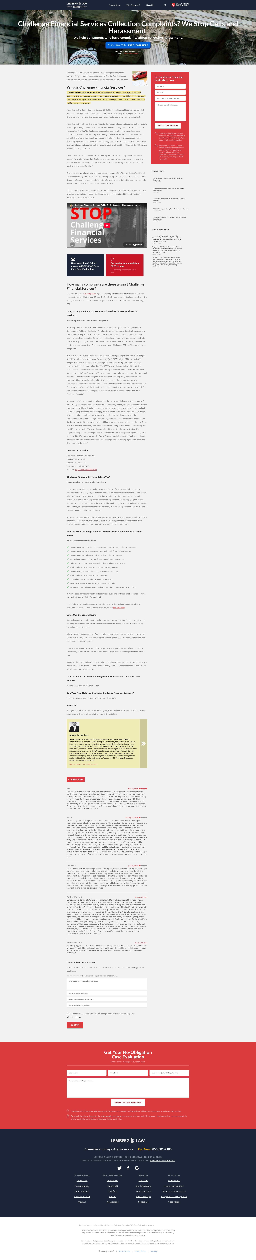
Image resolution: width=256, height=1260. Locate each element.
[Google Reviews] (137, 1168)
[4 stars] (77, 976)
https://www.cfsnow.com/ (86, 469)
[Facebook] (128, 1168)
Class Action (174, 1201)
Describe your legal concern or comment (99, 976)
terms (178, 147)
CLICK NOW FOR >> (128, 45)
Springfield (113, 1186)
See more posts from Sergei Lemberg (83, 764)
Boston (112, 1196)
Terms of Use (124, 1251)
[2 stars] (71, 976)
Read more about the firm (162, 1160)
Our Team (143, 1180)
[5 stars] (80, 976)
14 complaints (90, 293)
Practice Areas (114, 5)
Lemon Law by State (174, 1186)
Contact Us (143, 1201)
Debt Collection (82, 1191)
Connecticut (112, 1180)
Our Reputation (143, 1186)
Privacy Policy (140, 1251)
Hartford (112, 1191)
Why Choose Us (143, 1191)
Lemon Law (82, 1180)
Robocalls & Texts (82, 1196)
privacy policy (167, 147)
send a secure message (128, 968)
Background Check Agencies (174, 1196)
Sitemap (154, 1251)
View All (82, 1201)
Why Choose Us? (133, 5)
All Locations (113, 1201)
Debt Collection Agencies (174, 1191)
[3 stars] (74, 976)
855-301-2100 (86, 266)
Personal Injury (82, 1186)
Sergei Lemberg (131, 53)
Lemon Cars (174, 1180)
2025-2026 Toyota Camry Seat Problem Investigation (170, 209)
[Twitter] (119, 1168)
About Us (149, 5)
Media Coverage (143, 1196)
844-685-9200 (118, 608)
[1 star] (68, 976)
